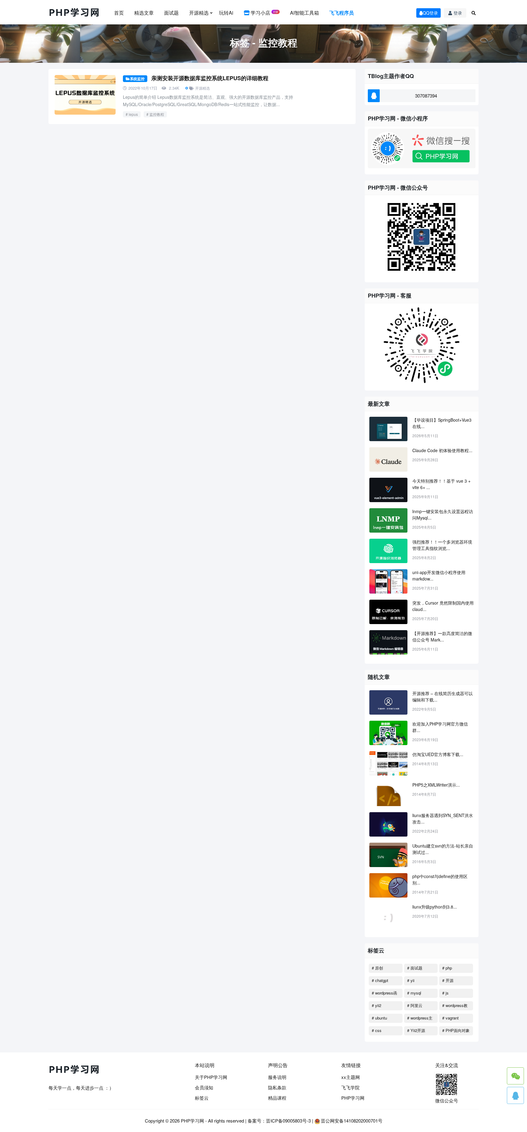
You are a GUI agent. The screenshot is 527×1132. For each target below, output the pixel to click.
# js (445, 993)
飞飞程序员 (341, 12)
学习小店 (263, 12)
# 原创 (377, 968)
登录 (458, 13)
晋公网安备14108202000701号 (351, 1120)
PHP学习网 (352, 1098)
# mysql (414, 993)
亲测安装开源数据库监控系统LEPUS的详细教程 (209, 78)
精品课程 (277, 1098)
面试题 (171, 12)
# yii (410, 980)
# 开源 (448, 980)
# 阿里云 (414, 1005)
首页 (119, 12)
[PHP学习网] (74, 13)
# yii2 (376, 1005)
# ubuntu (379, 1018)
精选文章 (144, 12)
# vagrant (450, 1018)
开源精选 (199, 12)
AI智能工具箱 (304, 12)
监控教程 (156, 114)
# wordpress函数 (384, 994)
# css (377, 1030)
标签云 (202, 1098)
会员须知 (204, 1087)
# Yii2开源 (416, 1030)
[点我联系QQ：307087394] (515, 1095)
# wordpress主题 (419, 1019)
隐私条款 (277, 1087)
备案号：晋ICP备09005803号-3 (279, 1120)
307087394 (426, 95)
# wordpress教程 (455, 1006)
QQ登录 (430, 13)
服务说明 (277, 1077)
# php (447, 968)
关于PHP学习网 (211, 1077)
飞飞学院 (350, 1087)
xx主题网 (350, 1077)
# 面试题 (414, 968)
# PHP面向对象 (456, 1030)
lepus (133, 114)
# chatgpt (380, 980)
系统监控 (137, 78)
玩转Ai (226, 12)
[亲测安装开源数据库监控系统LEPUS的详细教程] (85, 95)
